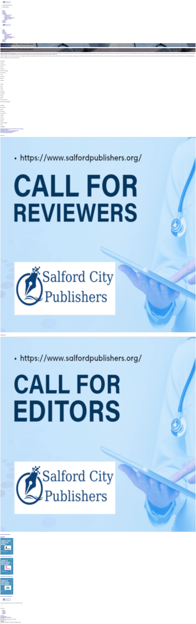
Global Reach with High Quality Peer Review (7, 131)
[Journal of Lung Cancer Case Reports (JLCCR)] (6, 594)
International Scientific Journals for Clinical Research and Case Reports (11, 128)
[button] (1, 536)
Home (3, 10)
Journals (3, 12)
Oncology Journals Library (4, 51)
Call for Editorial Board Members (5, 534)
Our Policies (4, 14)
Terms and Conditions (8, 34)
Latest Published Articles (4, 129)
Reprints (3, 21)
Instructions (4, 13)
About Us (4, 11)
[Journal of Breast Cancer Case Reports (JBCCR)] (6, 574)
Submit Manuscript (5, 6)
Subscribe (2, 621)
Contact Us (4, 22)
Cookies (5, 19)
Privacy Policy (6, 15)
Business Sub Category (8, 18)
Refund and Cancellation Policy (9, 17)
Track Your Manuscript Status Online (6, 132)
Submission (4, 20)
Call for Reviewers (3, 616)
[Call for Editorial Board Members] (98, 531)
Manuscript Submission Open (5, 46)
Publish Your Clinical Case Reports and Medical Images (9, 130)
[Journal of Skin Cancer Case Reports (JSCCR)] (6, 554)
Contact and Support (7, 16)
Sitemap (3, 613)
